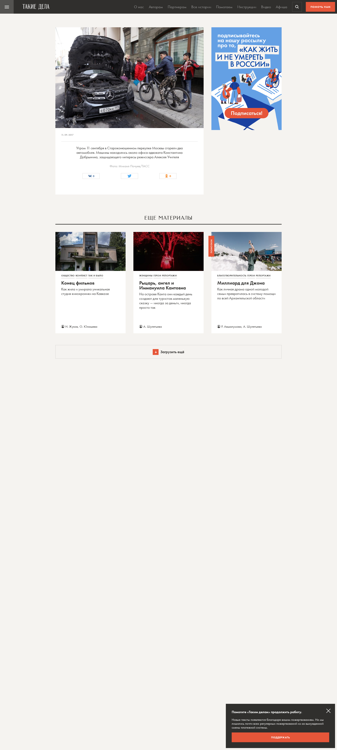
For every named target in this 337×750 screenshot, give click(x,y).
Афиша (281, 6)
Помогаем (224, 6)
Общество (68, 275)
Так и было (95, 275)
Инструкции (246, 6)
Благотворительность (231, 275)
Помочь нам (320, 7)
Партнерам (177, 6)
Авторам (156, 6)
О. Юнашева (88, 326)
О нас (139, 6)
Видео (266, 6)
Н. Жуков (71, 326)
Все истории (201, 6)
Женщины (146, 275)
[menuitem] (7, 7)
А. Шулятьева (152, 326)
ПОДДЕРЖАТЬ (280, 737)
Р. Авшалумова (231, 326)
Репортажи (169, 275)
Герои (157, 275)
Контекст (81, 275)
